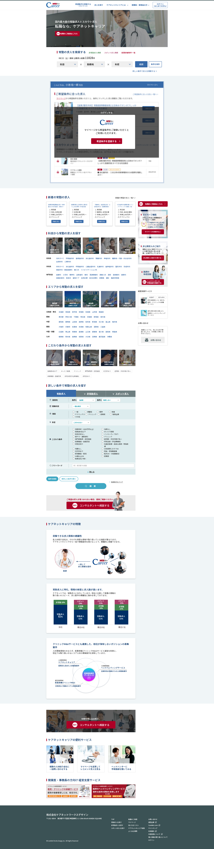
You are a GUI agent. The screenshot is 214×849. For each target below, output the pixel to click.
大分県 (87, 336)
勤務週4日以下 (52, 371)
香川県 (101, 332)
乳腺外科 (100, 266)
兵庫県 (74, 327)
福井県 (114, 322)
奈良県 (81, 327)
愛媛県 (94, 332)
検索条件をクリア (117, 482)
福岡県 (61, 336)
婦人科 (76, 270)
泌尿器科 (79, 275)
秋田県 (87, 312)
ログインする (107, 112)
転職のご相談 (132, 819)
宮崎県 (94, 336)
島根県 (81, 332)
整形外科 (118, 266)
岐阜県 (87, 322)
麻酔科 (123, 275)
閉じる (90, 472)
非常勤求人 (92, 393)
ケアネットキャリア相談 (136, 828)
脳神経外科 (110, 266)
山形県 (94, 312)
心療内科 (68, 261)
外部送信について (154, 834)
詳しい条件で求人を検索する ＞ (145, 71)
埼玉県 (82, 317)
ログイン (151, 840)
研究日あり (86, 376)
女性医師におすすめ (111, 449)
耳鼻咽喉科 (94, 275)
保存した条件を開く (69, 479)
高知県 (108, 332)
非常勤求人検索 (95, 52)
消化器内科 (90, 258)
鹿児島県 (102, 336)
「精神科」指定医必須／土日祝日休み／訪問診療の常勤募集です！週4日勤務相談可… (102, 206)
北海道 (61, 312)
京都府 (67, 327)
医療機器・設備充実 (54, 376)
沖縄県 (109, 336)
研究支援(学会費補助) (72, 376)
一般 (76, 412)
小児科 (65, 275)
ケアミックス (80, 414)
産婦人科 (103, 275)
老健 (113, 412)
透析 (109, 275)
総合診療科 (93, 278)
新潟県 (94, 322)
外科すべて (60, 266)
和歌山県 (88, 327)
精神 (101, 412)
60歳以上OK (79, 456)
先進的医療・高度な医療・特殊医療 (116, 445)
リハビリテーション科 (89, 270)
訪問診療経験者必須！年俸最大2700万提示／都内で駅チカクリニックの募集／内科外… (56, 206)
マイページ (132, 822)
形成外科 (127, 266)
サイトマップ (152, 828)
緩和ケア (76, 278)
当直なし (107, 429)
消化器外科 (70, 266)
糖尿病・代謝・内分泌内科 (122, 258)
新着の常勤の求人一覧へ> (125, 198)
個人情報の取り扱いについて (158, 837)
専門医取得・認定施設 (92, 371)
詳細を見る (56, 221)
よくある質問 (132, 831)
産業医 (101, 278)
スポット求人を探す (118, 828)
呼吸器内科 (70, 258)
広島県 (61, 332)
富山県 (108, 322)
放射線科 (116, 275)
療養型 (89, 412)
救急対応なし (80, 434)
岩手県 (74, 312)
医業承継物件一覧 (128, 52)
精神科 (72, 275)
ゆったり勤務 (65, 371)
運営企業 (151, 822)
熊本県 (67, 336)
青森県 (67, 312)
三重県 (102, 327)
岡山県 (67, 332)
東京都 (61, 317)
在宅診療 (84, 278)
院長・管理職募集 (110, 451)
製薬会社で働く (80, 458)
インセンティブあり (111, 434)
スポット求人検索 (111, 52)
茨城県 (89, 317)
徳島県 (114, 332)
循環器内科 (80, 258)
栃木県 (102, 317)
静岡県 (67, 322)
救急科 (68, 278)
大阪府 (61, 327)
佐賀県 (81, 336)
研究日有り (79, 444)
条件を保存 (155, 64)
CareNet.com (153, 825)
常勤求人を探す (116, 822)
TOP (112, 819)
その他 (77, 417)
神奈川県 (68, 317)
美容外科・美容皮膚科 (64, 270)
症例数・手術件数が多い (123, 371)
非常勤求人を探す (117, 825)
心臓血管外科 (90, 266)
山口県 (87, 332)
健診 (107, 278)
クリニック (77, 371)
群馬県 (96, 317)
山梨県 (74, 322)
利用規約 (151, 831)
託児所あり (107, 371)
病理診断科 (60, 278)
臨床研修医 (115, 278)
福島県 (101, 312)
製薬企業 (116, 414)
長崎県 (74, 336)
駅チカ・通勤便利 (81, 436)
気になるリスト (133, 825)
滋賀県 (96, 327)
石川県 (101, 322)
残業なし (78, 449)
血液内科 (59, 261)
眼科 (86, 275)
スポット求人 (122, 393)
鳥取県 (74, 332)
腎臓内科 (99, 258)
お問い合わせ (156, 340)
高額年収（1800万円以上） (85, 429)
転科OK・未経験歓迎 (111, 453)
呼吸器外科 (80, 266)
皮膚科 (58, 275)
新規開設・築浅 (80, 453)
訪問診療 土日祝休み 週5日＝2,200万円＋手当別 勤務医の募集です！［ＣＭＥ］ (79, 206)
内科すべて (60, 258)
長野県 (81, 322)
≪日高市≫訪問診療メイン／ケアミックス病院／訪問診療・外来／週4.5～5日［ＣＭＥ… (125, 206)
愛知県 (61, 322)
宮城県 (81, 312)
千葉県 (76, 317)
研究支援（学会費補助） (113, 441)
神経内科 (107, 258)
